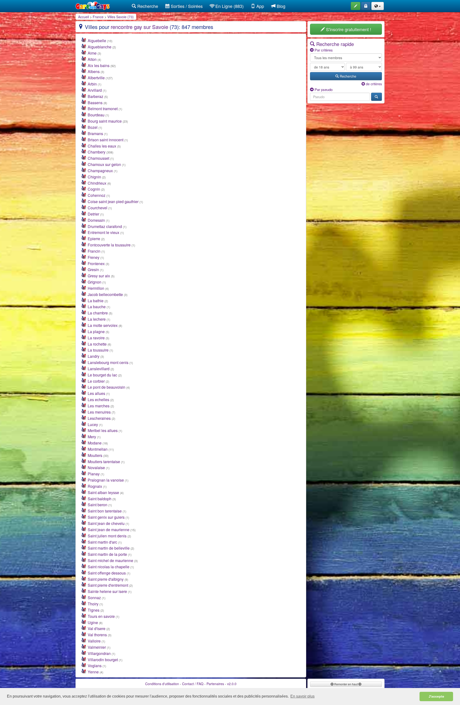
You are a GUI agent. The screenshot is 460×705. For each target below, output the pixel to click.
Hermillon (96, 288)
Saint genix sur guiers (106, 517)
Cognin (94, 189)
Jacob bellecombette (105, 294)
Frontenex (96, 263)
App (259, 6)
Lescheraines (99, 418)
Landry (93, 356)
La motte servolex (103, 325)
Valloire (94, 641)
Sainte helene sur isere (107, 591)
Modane (95, 443)
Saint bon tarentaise (105, 511)
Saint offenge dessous (107, 573)
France (98, 16)
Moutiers (95, 455)
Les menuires (99, 412)
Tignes (93, 610)
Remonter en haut (346, 684)
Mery (92, 436)
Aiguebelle (97, 40)
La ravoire (96, 338)
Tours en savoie (101, 616)
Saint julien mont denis (107, 536)
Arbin (92, 84)
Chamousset (98, 158)
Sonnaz (94, 597)
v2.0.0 (231, 683)
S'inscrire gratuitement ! (348, 29)
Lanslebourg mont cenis (108, 362)
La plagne (96, 331)
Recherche (147, 6)
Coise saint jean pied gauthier (113, 201)
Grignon (94, 282)
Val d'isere (96, 628)
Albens (94, 71)
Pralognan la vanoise (106, 480)
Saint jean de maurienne (108, 529)
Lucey (93, 424)
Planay (94, 474)
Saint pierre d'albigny (106, 579)
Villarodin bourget (103, 659)
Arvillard (95, 90)
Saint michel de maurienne (110, 560)
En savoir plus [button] (302, 696)
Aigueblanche (99, 47)
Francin (94, 251)
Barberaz (95, 96)
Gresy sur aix (99, 276)
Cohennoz (96, 195)
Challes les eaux (102, 146)
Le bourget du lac (102, 375)
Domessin (96, 220)
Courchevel (97, 207)
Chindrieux (97, 183)
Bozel (93, 127)
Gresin (93, 269)
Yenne (93, 672)
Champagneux (100, 170)
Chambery (96, 152)
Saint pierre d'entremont (108, 585)
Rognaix (95, 486)
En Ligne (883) (229, 6)
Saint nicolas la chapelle (108, 566)
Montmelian (98, 449)
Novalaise (96, 467)
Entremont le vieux (103, 232)
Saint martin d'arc (102, 542)
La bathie (96, 300)
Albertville (96, 77)
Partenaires (215, 683)
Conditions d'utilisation (162, 683)
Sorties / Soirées (186, 6)
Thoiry (93, 604)
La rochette (97, 344)
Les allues (96, 393)
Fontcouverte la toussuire (109, 245)
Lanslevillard (98, 368)
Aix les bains (98, 65)
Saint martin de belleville (109, 548)
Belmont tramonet (103, 108)
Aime (92, 53)
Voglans (95, 665)
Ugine (93, 622)
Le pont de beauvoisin (106, 387)
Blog (280, 6)
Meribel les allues (103, 430)
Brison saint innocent (105, 139)
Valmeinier (97, 647)
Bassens (95, 102)
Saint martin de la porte (107, 554)
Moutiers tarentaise (104, 461)
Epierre (94, 238)
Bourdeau (96, 115)
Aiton (92, 59)
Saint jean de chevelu (106, 523)
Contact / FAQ (192, 683)
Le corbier (96, 381)
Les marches (98, 406)
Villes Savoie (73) (120, 16)
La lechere (97, 319)
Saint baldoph (99, 498)
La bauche (97, 306)
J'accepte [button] (436, 696)
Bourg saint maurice (105, 121)
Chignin (94, 177)
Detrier (93, 214)
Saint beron (97, 504)
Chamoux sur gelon (104, 164)
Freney (93, 257)
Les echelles (98, 399)
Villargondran (99, 653)
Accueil (83, 16)
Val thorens (97, 634)
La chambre (98, 313)
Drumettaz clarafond (105, 226)
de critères (373, 83)
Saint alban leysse (103, 492)
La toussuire (98, 350)
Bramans (95, 133)
